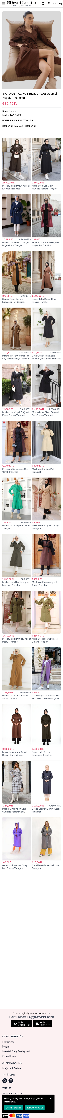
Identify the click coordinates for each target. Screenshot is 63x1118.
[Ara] (43, 3)
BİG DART (31, 126)
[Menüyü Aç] (3, 3)
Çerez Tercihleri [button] (14, 1107)
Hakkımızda (8, 1041)
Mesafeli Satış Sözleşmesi (16, 1051)
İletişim (5, 1046)
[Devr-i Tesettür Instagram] (10, 1080)
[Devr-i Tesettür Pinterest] (4, 1080)
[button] (50, 1103)
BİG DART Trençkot (13, 126)
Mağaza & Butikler (12, 1068)
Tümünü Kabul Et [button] (35, 1107)
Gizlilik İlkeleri (9, 1056)
